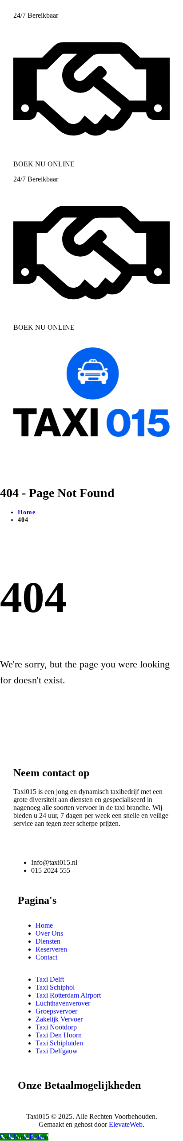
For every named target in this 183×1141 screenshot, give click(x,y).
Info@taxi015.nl (54, 862)
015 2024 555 (50, 870)
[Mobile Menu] (16, 460)
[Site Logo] (91, 434)
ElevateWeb (126, 1124)
